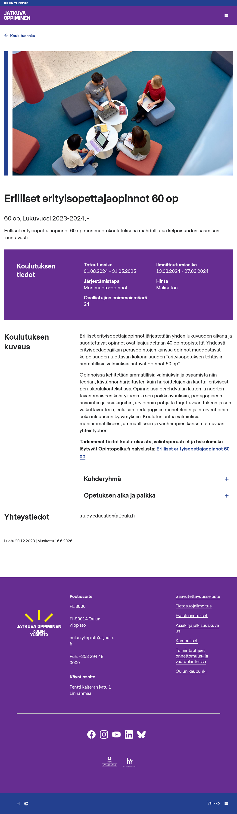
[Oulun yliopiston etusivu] (118, 3)
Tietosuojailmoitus (194, 606)
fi (25, 807)
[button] (226, 15)
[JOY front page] (112, 15)
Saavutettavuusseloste (198, 597)
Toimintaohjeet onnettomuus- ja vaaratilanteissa (192, 656)
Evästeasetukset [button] (192, 616)
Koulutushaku (22, 35)
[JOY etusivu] (41, 651)
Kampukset (187, 641)
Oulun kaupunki (191, 671)
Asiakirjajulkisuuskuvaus (197, 628)
